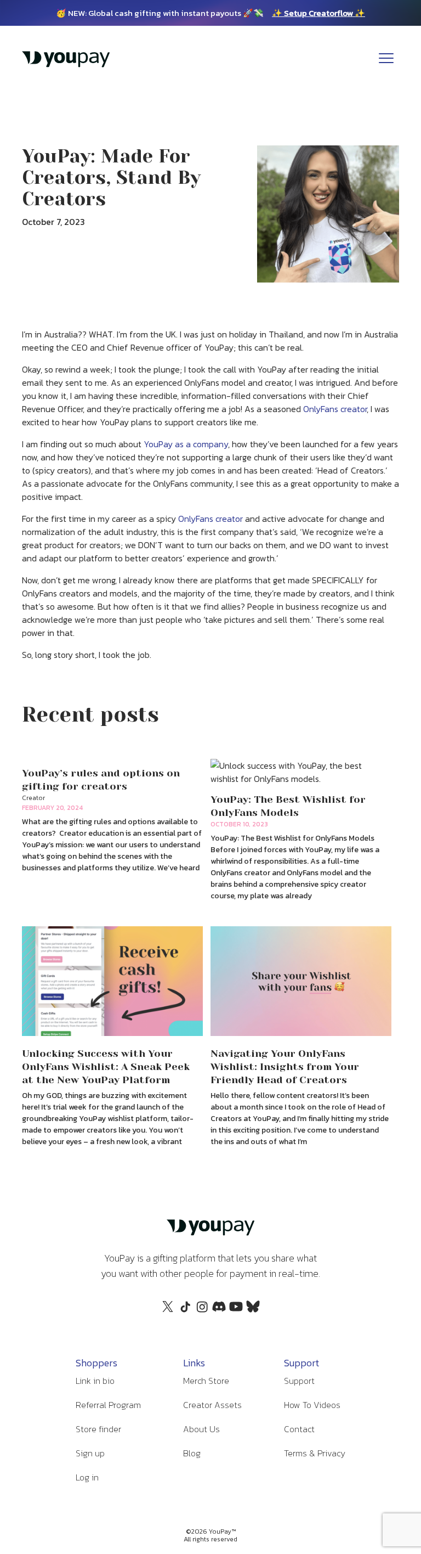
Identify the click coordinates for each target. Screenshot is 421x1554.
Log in (87, 1477)
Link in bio (95, 1380)
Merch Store (206, 1380)
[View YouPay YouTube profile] (236, 1309)
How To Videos (312, 1404)
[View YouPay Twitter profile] (168, 1309)
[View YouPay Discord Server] (219, 1309)
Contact (299, 1428)
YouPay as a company (186, 444)
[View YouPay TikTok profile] (185, 1312)
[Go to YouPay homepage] (66, 64)
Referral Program (108, 1404)
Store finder (98, 1428)
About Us (201, 1428)
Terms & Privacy (314, 1453)
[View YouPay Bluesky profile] (253, 1309)
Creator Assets (212, 1404)
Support (299, 1380)
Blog (192, 1453)
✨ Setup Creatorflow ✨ (318, 13)
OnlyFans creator (335, 408)
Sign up (90, 1453)
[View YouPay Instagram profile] (202, 1312)
